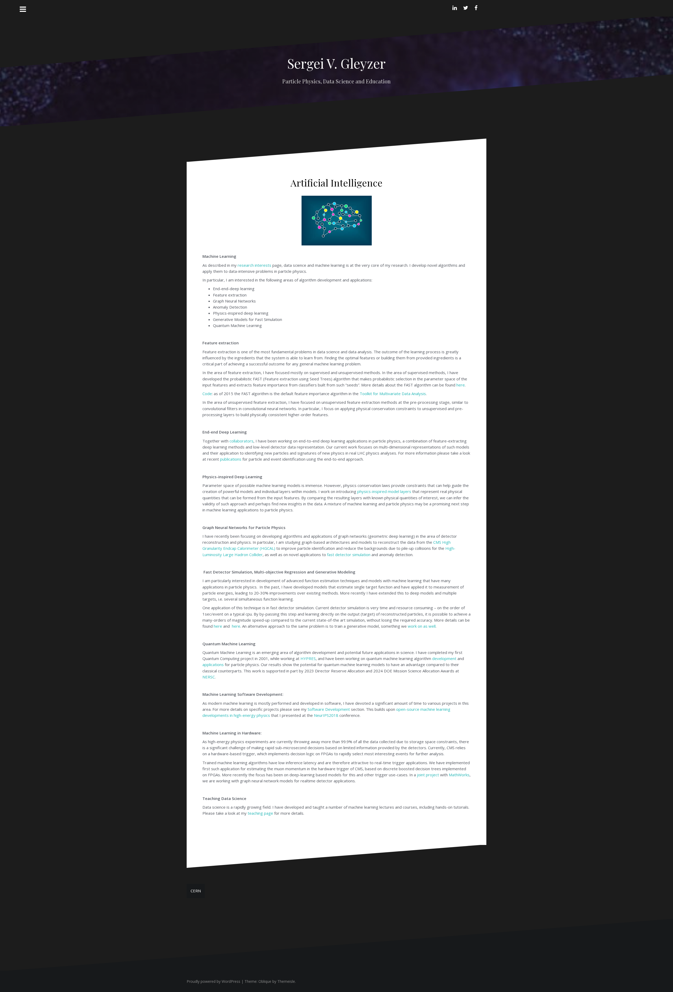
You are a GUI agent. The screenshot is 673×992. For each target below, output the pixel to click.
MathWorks (459, 774)
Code (207, 393)
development (444, 658)
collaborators (241, 441)
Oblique (264, 981)
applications (213, 664)
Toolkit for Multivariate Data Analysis (393, 393)
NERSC (208, 676)
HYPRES (308, 658)
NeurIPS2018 (326, 715)
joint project (427, 774)
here (460, 384)
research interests (254, 265)
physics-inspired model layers (384, 491)
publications (230, 459)
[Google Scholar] (483, 7)
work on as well (422, 626)
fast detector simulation (348, 554)
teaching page (260, 813)
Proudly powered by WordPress (213, 981)
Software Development (329, 709)
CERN (196, 890)
